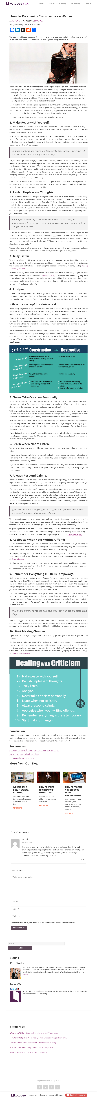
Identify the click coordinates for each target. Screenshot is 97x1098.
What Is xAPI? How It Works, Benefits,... (21, 790)
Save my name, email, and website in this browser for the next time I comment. (43, 922)
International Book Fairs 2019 (21, 758)
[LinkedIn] (16, 988)
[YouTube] (18, 988)
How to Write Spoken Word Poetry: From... (47, 790)
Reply (82, 860)
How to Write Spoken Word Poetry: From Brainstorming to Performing (38, 1038)
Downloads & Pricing (57, 3)
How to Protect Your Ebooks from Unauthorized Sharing (33, 1042)
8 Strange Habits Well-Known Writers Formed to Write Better (34, 750)
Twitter (25, 974)
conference (25, 653)
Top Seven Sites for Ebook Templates (24, 754)
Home (41, 3)
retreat (15, 653)
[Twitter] (13, 988)
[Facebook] (11, 988)
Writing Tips (38, 21)
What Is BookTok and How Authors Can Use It (28, 1052)
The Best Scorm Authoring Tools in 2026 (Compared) (31, 1047)
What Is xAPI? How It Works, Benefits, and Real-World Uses (34, 1033)
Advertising (75, 3)
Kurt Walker (15, 21)
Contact (88, 3)
